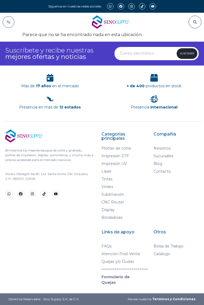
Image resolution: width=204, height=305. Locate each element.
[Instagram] (131, 6)
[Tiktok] (142, 6)
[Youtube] (153, 6)
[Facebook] (121, 6)
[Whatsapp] (110, 6)
